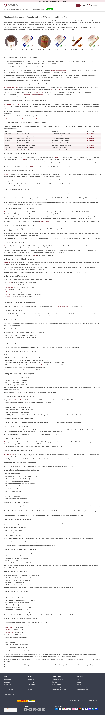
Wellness (30, 689)
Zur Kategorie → (91, 133)
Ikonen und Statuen (9, 694)
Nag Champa (39, 92)
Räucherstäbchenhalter (15, 400)
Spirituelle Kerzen (8, 689)
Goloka (58, 89)
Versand (78, 684)
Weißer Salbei (8, 193)
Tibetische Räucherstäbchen (11, 104)
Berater (6, 9)
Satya (51, 89)
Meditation (31, 687)
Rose (35, 255)
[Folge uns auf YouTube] (43, 709)
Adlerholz (8, 296)
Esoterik (43, 9)
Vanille (8, 292)
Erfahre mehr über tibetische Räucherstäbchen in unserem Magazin (22, 119)
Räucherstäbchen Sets (62, 306)
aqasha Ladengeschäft (58, 687)
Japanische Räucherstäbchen (58, 70)
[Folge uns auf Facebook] (26, 709)
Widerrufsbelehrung (81, 687)
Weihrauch (7, 262)
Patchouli (33, 94)
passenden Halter (38, 365)
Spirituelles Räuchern (26, 9)
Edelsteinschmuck (14, 9)
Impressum (79, 692)
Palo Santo (7, 212)
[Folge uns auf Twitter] (30, 709)
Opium (8, 285)
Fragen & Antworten (57, 679)
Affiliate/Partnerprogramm (59, 689)
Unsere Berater (56, 692)
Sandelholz (27, 94)
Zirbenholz (9, 299)
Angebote (49, 9)
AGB (77, 679)
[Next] (101, 41)
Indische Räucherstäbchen (11, 87)
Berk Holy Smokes (44, 221)
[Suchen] (78, 5)
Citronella (9, 294)
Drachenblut (9, 287)
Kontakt (78, 682)
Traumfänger (7, 687)
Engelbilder (7, 682)
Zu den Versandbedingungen (91, 700)
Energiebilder (36, 9)
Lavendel (40, 94)
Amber (8, 289)
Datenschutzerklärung (82, 689)
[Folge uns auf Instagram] (35, 709)
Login (83, 5)
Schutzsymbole (32, 684)
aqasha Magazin (56, 684)
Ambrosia (9, 282)
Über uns (54, 682)
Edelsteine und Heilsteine (10, 692)
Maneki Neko (7, 684)
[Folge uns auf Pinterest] (39, 709)
